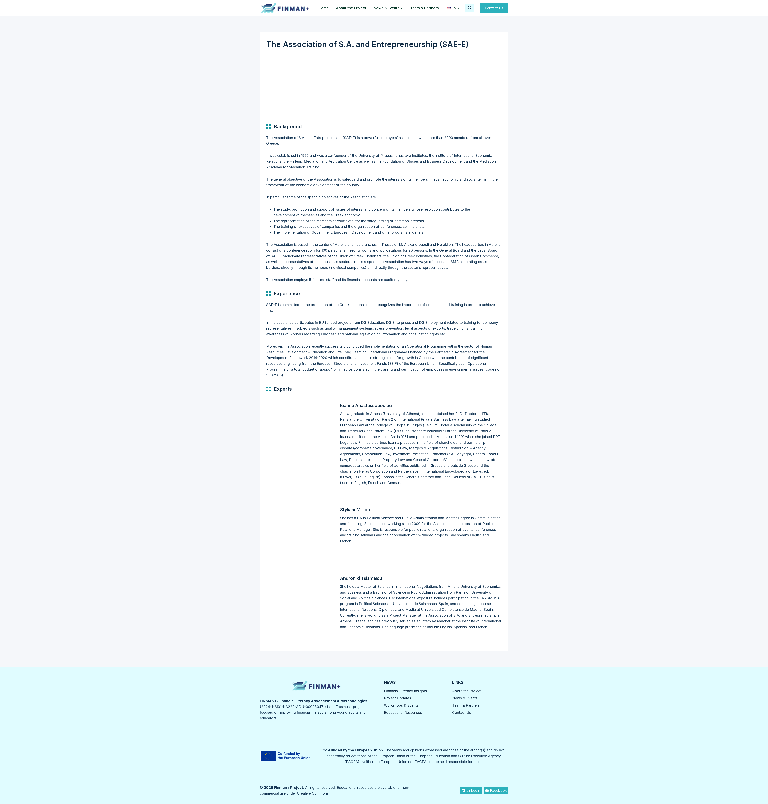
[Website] (269, 79)
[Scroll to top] (757, 789)
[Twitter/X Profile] (288, 79)
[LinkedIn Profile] (297, 79)
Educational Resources (403, 712)
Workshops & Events (401, 705)
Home (324, 8)
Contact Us (461, 712)
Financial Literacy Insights (405, 691)
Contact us (494, 8)
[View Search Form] (469, 8)
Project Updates (397, 698)
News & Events (464, 698)
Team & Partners (424, 8)
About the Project (351, 8)
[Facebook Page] (279, 79)
